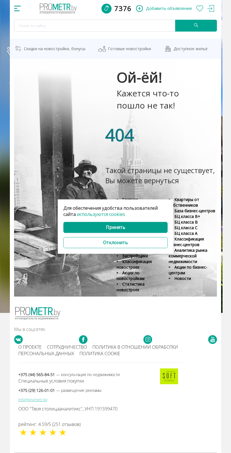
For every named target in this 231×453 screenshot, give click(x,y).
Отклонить (115, 242)
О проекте (30, 347)
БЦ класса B (186, 222)
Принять (115, 227)
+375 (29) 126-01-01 (59, 390)
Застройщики (135, 255)
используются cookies (101, 214)
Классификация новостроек (134, 264)
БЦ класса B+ (187, 216)
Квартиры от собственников (184, 202)
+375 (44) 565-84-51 (69, 374)
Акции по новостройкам (131, 275)
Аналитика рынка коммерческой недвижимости (188, 256)
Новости (182, 278)
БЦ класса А (185, 233)
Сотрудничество (67, 347)
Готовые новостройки (129, 48)
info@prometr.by (32, 399)
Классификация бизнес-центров (186, 241)
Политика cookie (99, 353)
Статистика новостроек (131, 286)
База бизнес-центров (194, 210)
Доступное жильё (191, 48)
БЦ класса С (185, 227)
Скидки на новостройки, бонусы (54, 48)
